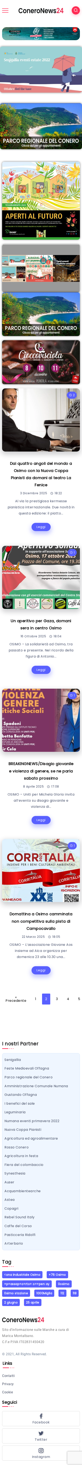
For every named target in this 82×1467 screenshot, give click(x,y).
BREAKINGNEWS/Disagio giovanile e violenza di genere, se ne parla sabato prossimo (41, 771)
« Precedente (15, 999)
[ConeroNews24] (41, 10)
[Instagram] (41, 1453)
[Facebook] (41, 1418)
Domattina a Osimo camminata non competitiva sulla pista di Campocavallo (41, 921)
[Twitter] (41, 1435)
